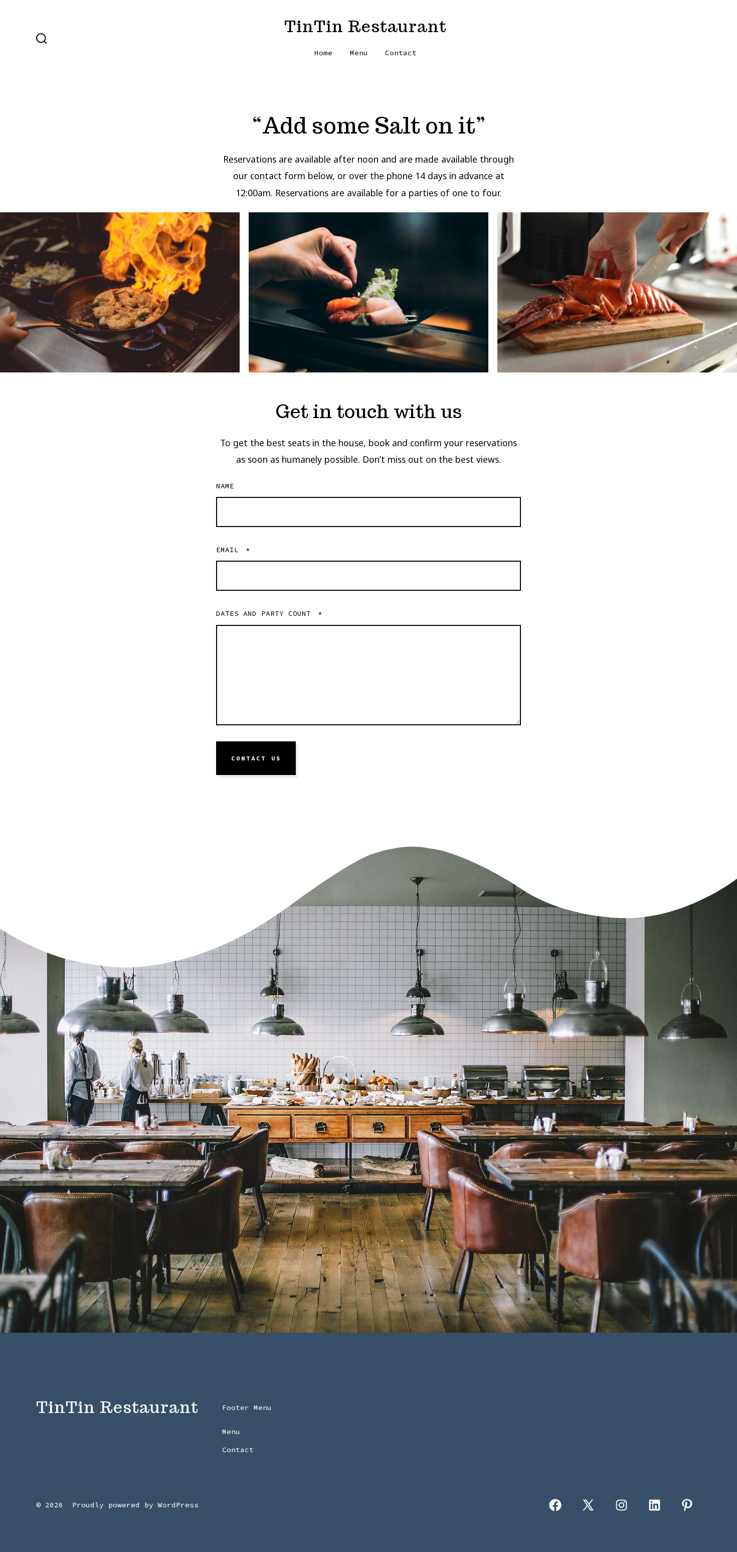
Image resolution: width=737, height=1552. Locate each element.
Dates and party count (269, 613)
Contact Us (256, 758)
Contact (401, 52)
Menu (359, 52)
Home (323, 52)
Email (233, 549)
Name (225, 485)
